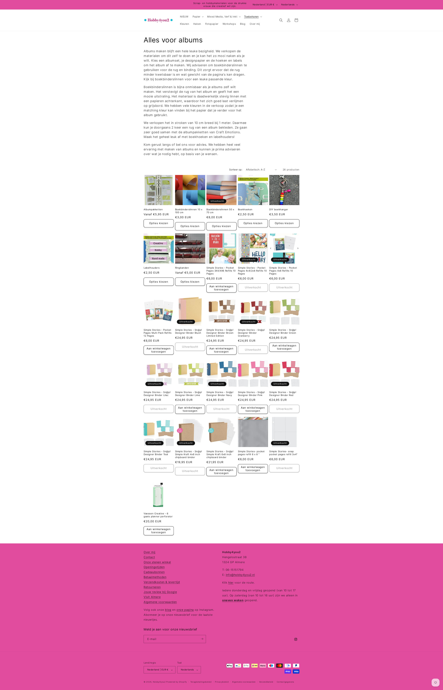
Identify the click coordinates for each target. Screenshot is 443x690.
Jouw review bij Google (160, 592)
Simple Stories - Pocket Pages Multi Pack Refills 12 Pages (157, 332)
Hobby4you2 (159, 682)
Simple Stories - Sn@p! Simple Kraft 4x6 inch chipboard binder (188, 454)
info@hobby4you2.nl (240, 574)
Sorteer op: (235, 169)
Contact (149, 557)
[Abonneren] (202, 639)
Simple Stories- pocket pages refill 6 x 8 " (251, 453)
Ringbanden (182, 267)
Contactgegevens (285, 682)
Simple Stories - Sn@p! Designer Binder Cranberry (251, 332)
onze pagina (185, 609)
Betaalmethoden (155, 577)
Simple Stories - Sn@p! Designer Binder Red (282, 393)
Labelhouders (152, 267)
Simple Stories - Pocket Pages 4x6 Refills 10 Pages (283, 270)
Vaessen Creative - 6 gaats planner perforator (158, 515)
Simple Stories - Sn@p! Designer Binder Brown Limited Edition (220, 332)
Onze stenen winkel (157, 562)
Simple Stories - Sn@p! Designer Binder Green (282, 331)
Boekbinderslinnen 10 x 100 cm (188, 211)
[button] (198, 16)
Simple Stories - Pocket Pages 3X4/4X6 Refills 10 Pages (221, 270)
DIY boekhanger (278, 209)
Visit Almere (152, 597)
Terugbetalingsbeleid (201, 682)
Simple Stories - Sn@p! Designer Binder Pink (251, 393)
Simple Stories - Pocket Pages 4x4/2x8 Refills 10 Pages (252, 270)
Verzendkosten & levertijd (162, 582)
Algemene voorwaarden (160, 602)
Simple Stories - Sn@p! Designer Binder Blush (188, 331)
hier (230, 582)
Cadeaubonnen (154, 572)
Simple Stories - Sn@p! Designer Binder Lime (188, 393)
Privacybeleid (222, 682)
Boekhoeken (245, 209)
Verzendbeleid (266, 682)
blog (168, 609)
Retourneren (152, 587)
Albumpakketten (153, 209)
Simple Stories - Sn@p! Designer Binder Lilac (157, 393)
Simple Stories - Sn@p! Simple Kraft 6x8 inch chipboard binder (219, 454)
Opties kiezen (158, 223)
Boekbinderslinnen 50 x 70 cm (220, 211)
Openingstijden (154, 567)
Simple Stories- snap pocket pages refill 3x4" (283, 453)
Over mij (149, 552)
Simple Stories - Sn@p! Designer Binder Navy (219, 393)
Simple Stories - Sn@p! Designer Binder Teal (157, 453)
